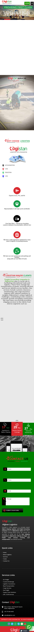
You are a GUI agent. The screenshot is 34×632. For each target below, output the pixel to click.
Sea (6, 590)
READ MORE (6, 51)
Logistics (9, 584)
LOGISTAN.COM (16, 619)
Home (4, 552)
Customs (8, 581)
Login (27, 3)
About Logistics (7, 554)
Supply (9, 592)
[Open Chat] (29, 627)
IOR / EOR (8, 594)
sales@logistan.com (15, 48)
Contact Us (6, 561)
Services (5, 556)
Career (5, 559)
